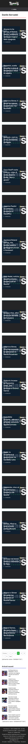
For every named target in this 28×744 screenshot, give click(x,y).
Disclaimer (23, 741)
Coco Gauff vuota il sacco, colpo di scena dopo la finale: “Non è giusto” (11, 175)
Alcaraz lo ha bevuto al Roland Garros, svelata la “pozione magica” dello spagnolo (11, 34)
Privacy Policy (17, 741)
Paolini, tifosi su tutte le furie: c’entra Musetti (10, 526)
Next (11, 656)
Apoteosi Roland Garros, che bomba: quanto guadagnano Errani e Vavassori (11, 245)
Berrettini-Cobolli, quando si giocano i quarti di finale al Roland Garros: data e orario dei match (14, 708)
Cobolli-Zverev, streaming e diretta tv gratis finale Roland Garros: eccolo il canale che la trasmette (14, 682)
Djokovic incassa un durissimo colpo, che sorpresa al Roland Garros (11, 386)
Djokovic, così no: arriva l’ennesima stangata (11, 139)
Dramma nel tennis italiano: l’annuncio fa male (11, 561)
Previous (5, 653)
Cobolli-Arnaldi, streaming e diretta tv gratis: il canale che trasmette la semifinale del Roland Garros (13, 691)
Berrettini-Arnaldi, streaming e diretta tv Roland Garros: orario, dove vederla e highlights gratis (14, 699)
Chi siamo (4, 741)
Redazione (10, 741)
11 (6, 656)
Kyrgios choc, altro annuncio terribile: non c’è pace (11, 315)
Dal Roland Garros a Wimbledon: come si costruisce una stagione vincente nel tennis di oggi (14, 673)
